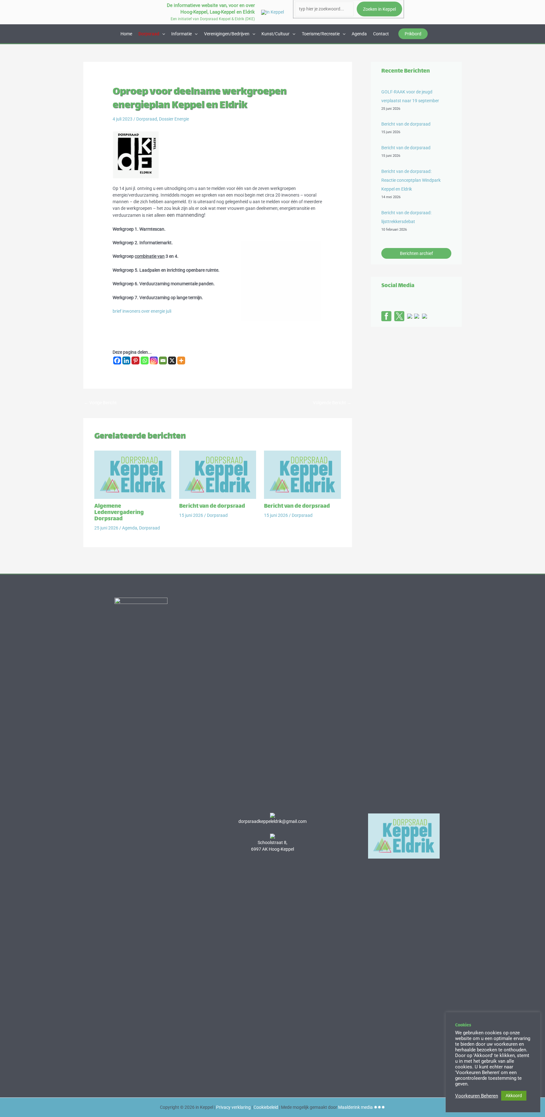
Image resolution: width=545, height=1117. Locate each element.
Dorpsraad (146, 118)
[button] (413, 33)
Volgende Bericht (332, 402)
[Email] (163, 360)
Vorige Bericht (100, 402)
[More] (181, 360)
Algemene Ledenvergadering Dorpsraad (119, 512)
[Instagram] (154, 360)
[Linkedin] (126, 360)
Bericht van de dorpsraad (212, 506)
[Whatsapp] (145, 360)
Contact (381, 33)
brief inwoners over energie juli (142, 311)
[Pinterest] (135, 360)
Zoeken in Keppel (379, 9)
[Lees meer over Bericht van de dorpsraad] (217, 474)
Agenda (359, 33)
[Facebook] (117, 360)
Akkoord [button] (514, 1095)
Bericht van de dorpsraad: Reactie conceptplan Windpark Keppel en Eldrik (411, 180)
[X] (172, 360)
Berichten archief (416, 253)
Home (126, 33)
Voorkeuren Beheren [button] (476, 1096)
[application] (162, 33)
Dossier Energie (174, 118)
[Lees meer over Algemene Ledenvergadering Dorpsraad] (132, 474)
